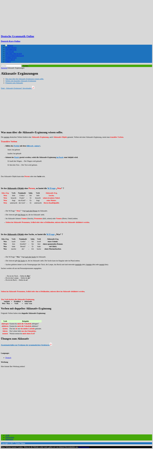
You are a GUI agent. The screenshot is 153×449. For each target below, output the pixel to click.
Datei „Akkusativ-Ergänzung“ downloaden (16, 88)
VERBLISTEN (11, 58)
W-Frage (51, 188)
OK (79, 447)
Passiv (16, 157)
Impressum (9, 439)
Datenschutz (9, 437)
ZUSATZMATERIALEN (14, 56)
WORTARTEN (11, 48)
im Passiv (60, 157)
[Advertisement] (76, 17)
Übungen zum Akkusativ (14, 83)
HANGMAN (10, 60)
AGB (7, 435)
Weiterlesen (85, 447)
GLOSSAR (9, 52)
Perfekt (16, 146)
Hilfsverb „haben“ (33, 146)
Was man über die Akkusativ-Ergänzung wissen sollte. (24, 79)
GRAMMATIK (11, 50)
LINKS (8, 62)
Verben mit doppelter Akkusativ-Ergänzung (20, 81)
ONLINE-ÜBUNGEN (13, 54)
